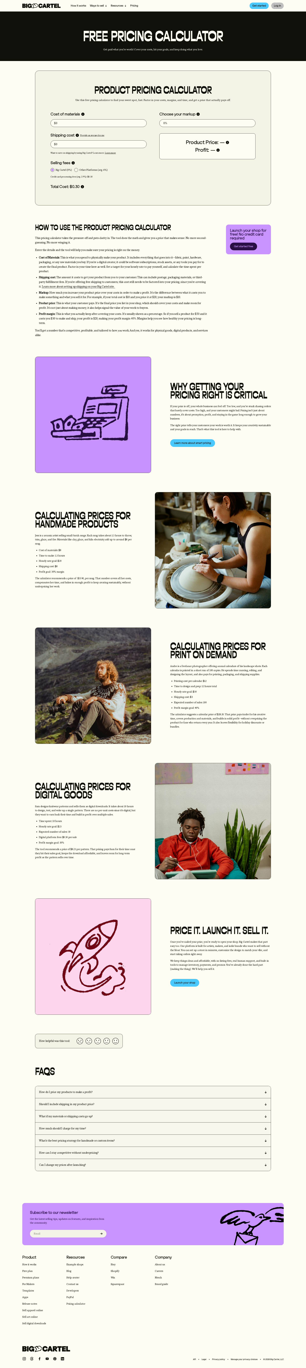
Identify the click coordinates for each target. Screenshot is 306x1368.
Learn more (110, 153)
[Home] (41, 5)
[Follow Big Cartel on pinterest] (55, 1359)
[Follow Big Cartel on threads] (32, 1359)
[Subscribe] (101, 1234)
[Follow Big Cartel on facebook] (39, 1359)
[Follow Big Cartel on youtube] (47, 1359)
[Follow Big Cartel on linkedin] (62, 1359)
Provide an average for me (92, 135)
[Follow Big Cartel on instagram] (24, 1359)
